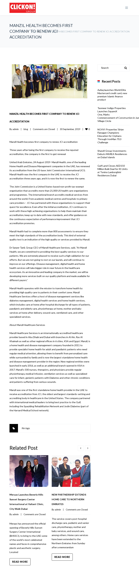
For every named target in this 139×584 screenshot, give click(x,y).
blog (33, 31)
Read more (20, 561)
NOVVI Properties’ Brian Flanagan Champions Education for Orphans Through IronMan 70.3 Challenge (110, 136)
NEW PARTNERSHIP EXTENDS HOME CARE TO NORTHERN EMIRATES (69, 499)
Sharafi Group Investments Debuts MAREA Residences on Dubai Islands (112, 154)
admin (16, 129)
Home (21, 31)
